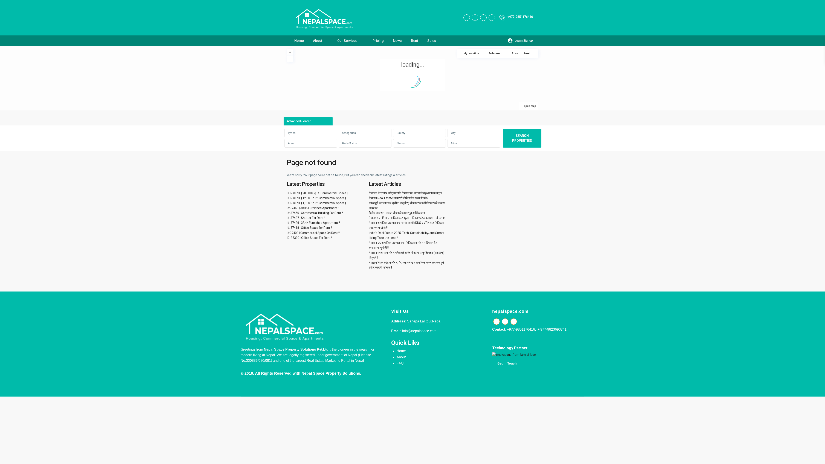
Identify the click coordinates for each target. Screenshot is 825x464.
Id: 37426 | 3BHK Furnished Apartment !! (313, 222)
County (401, 132)
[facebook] (466, 17)
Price (454, 143)
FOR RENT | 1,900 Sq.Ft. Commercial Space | (316, 203)
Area (291, 143)
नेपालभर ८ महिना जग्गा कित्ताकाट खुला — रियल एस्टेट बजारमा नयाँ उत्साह (407, 218)
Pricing (378, 41)
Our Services (347, 41)
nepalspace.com (510, 311)
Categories (349, 132)
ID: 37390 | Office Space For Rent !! (309, 238)
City (453, 132)
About (317, 41)
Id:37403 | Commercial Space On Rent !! (313, 233)
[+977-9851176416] (502, 17)
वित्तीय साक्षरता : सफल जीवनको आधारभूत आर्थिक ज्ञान (397, 213)
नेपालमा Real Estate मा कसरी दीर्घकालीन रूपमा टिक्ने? (398, 198)
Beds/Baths (349, 143)
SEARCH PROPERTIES (522, 138)
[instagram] (492, 17)
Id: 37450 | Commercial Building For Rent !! (315, 213)
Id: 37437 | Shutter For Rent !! (306, 218)
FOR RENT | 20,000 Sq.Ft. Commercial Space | (317, 193)
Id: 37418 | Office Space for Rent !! (309, 227)
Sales (431, 41)
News (397, 41)
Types (291, 132)
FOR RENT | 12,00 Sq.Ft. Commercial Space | (316, 198)
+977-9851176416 (520, 16)
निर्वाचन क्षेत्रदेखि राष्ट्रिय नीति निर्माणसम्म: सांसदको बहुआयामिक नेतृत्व (405, 193)
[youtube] (483, 17)
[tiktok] (475, 17)
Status (401, 143)
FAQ (400, 363)
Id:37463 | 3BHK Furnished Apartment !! (313, 208)
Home (299, 41)
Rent (414, 41)
